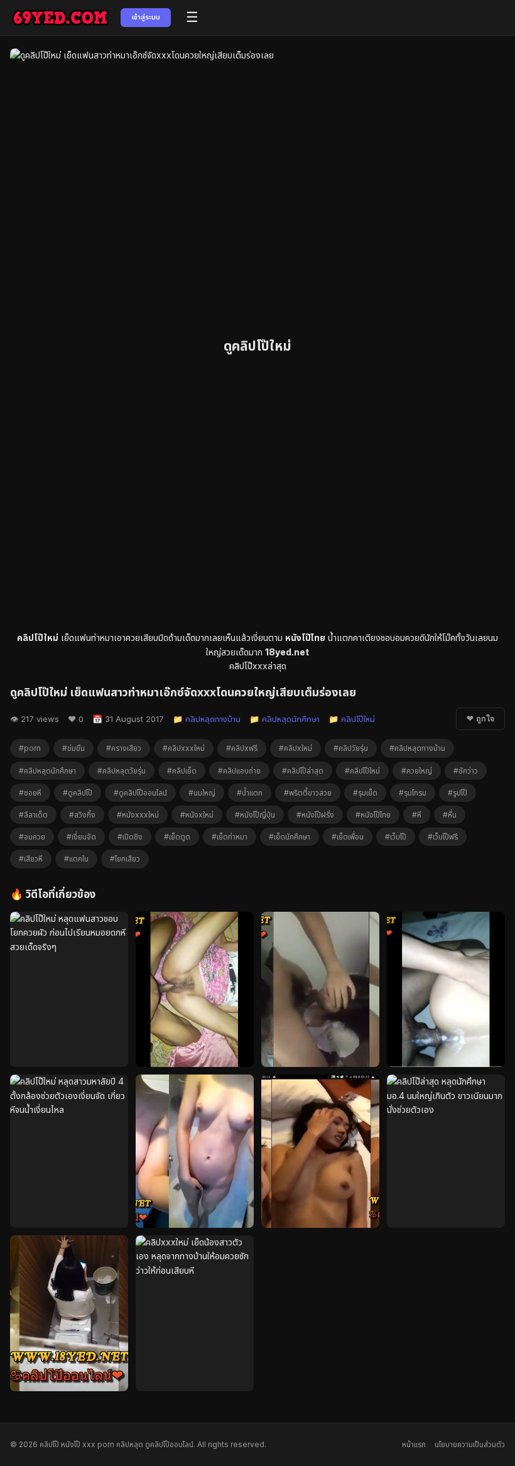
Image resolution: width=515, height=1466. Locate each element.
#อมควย (32, 836)
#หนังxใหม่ (197, 814)
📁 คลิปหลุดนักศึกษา (284, 719)
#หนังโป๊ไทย (373, 814)
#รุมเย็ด (365, 792)
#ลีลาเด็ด (33, 814)
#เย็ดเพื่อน (348, 836)
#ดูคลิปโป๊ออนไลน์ (140, 792)
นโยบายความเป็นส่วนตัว (470, 1444)
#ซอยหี (30, 792)
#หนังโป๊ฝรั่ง (315, 814)
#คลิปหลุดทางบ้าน (417, 748)
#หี (416, 814)
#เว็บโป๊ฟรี (443, 836)
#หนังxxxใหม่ (138, 814)
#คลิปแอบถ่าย (239, 770)
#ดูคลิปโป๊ (77, 792)
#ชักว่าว (465, 770)
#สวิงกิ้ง (82, 814)
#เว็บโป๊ (395, 836)
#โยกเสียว (125, 858)
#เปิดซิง (130, 836)
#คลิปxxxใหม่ (184, 748)
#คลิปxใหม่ (295, 748)
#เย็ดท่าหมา (229, 836)
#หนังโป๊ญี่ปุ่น (255, 814)
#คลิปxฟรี (242, 748)
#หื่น (450, 814)
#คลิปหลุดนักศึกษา (47, 770)
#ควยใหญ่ (416, 770)
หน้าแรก (414, 1444)
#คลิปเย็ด (182, 770)
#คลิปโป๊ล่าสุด (302, 770)
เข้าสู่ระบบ (146, 17)
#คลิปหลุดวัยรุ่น (121, 770)
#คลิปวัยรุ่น (350, 748)
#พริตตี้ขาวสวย (308, 792)
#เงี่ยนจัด (81, 836)
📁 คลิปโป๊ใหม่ (351, 719)
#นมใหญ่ (201, 792)
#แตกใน (76, 858)
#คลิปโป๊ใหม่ (362, 770)
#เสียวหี (31, 858)
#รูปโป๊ (457, 792)
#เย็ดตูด (177, 836)
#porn (30, 748)
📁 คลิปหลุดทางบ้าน (207, 719)
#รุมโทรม (412, 792)
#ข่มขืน (73, 748)
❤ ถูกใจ (480, 718)
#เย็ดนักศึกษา (289, 836)
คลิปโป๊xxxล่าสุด (257, 665)
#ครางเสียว (123, 748)
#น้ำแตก (250, 792)
